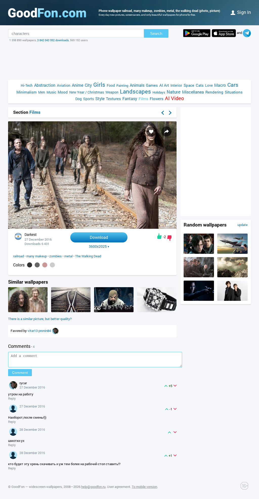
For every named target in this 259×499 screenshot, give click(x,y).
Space (189, 85)
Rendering (214, 92)
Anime (77, 85)
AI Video (174, 98)
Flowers (156, 98)
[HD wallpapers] (196, 33)
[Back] (162, 113)
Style (99, 98)
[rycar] (55, 330)
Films (143, 98)
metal (68, 256)
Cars (232, 85)
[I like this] (159, 236)
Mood (63, 92)
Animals (137, 85)
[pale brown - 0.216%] (44, 264)
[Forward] (170, 113)
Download (99, 237)
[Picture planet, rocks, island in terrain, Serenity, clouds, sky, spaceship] (232, 276)
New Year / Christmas (86, 92)
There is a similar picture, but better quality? (40, 318)
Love (209, 85)
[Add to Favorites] (151, 131)
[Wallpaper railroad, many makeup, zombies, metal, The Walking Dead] (92, 227)
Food (111, 85)
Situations (234, 92)
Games (152, 85)
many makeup (36, 256)
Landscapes (135, 91)
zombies (55, 256)
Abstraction (44, 85)
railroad (18, 256)
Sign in (244, 12)
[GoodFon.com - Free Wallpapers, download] (47, 12)
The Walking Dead (88, 256)
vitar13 (33, 330)
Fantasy (129, 98)
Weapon (111, 92)
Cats (200, 85)
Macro (220, 85)
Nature (174, 92)
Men (41, 92)
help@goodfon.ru (93, 486)
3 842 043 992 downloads (53, 40)
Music (51, 92)
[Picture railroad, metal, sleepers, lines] (71, 311)
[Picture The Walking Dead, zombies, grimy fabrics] (28, 311)
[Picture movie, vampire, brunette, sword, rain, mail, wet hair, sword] (199, 299)
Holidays (159, 92)
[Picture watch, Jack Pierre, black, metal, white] (157, 311)
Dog (78, 98)
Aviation (63, 85)
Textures (113, 98)
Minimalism (26, 92)
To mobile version (144, 486)
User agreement (118, 486)
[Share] (166, 131)
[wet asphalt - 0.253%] (37, 264)
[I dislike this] (169, 238)
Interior (176, 85)
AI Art (164, 85)
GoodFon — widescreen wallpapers (36, 486)
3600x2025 (98, 246)
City (88, 85)
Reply (12, 398)
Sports (88, 98)
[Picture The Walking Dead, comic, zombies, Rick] (114, 311)
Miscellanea (193, 92)
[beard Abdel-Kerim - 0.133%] (52, 264)
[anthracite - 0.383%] (29, 264)
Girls (99, 84)
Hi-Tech (27, 85)
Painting (122, 85)
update (243, 224)
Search (156, 33)
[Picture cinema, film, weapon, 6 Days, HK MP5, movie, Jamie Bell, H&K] (199, 276)
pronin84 (45, 330)
